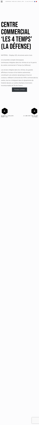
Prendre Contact (19, 90)
